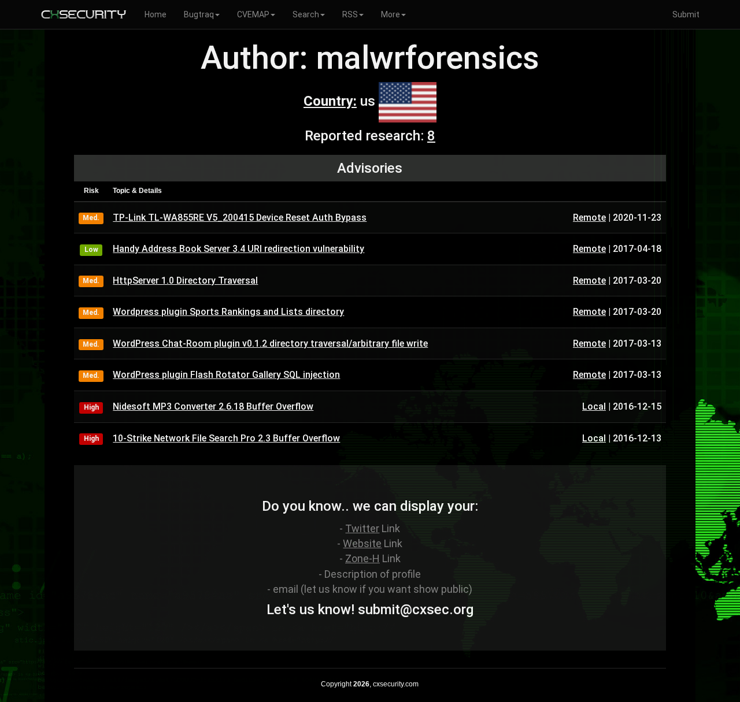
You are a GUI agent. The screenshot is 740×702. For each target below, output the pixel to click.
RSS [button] (350, 14)
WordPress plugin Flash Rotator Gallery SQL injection (226, 374)
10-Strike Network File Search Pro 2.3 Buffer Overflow (226, 438)
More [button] (390, 14)
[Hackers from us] (407, 101)
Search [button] (306, 14)
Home (155, 14)
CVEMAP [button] (253, 14)
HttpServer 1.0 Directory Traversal (185, 280)
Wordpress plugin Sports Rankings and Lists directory (228, 311)
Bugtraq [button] (199, 14)
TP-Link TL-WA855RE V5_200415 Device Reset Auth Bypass (240, 217)
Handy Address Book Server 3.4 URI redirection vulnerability (238, 248)
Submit (686, 14)
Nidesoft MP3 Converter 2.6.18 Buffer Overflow (213, 406)
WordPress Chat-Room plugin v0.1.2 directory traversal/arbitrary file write (270, 343)
